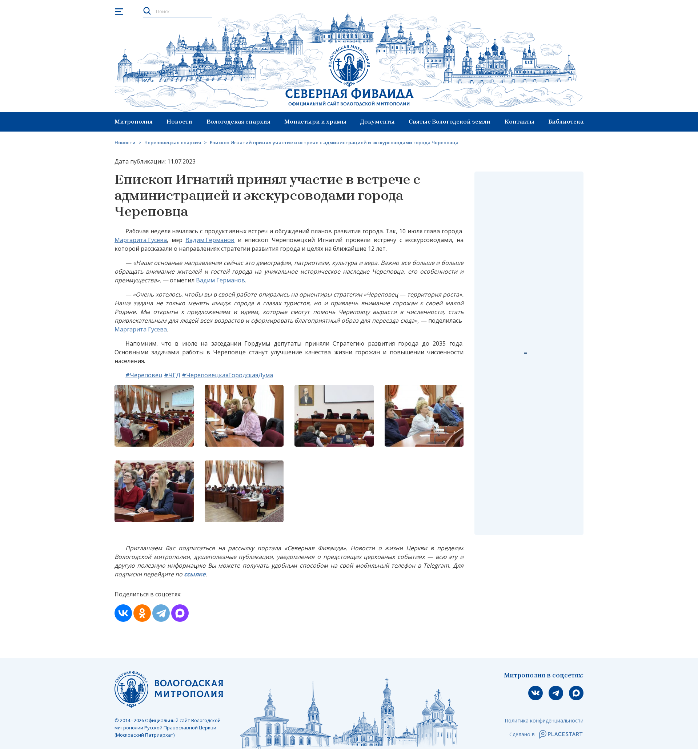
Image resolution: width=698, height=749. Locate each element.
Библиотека (565, 121)
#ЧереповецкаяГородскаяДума (227, 375)
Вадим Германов (209, 240)
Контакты (519, 121)
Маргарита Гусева (141, 240)
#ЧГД (172, 375)
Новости (179, 121)
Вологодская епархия (238, 121)
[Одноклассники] (142, 613)
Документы (377, 121)
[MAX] (180, 613)
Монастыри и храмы (315, 121)
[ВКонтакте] (123, 613)
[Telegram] (161, 613)
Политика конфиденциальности (544, 720)
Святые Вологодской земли (449, 121)
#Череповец (144, 375)
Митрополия (134, 121)
